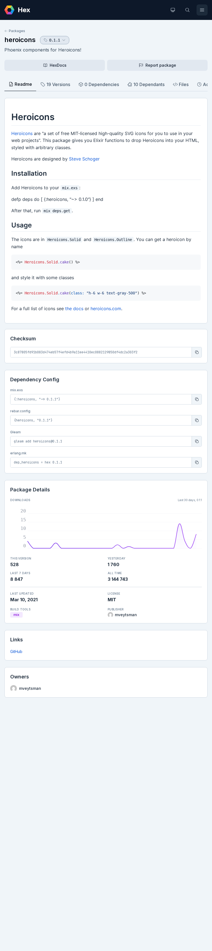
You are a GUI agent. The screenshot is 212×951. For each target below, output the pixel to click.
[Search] (187, 9)
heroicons (20, 40)
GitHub (16, 651)
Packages (17, 31)
